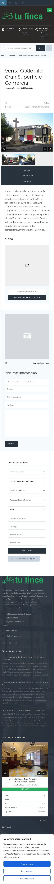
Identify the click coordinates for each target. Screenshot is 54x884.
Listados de (11, 55)
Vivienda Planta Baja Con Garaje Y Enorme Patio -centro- (25, 780)
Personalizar (27, 871)
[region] (27, 859)
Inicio (2, 55)
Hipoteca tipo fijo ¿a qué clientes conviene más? (23, 710)
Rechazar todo (27, 878)
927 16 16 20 (11, 630)
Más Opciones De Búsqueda (24, 559)
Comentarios (27, 175)
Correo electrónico (41, 363)
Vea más (44, 821)
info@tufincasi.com (14, 636)
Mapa (27, 170)
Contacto (27, 181)
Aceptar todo (27, 864)
